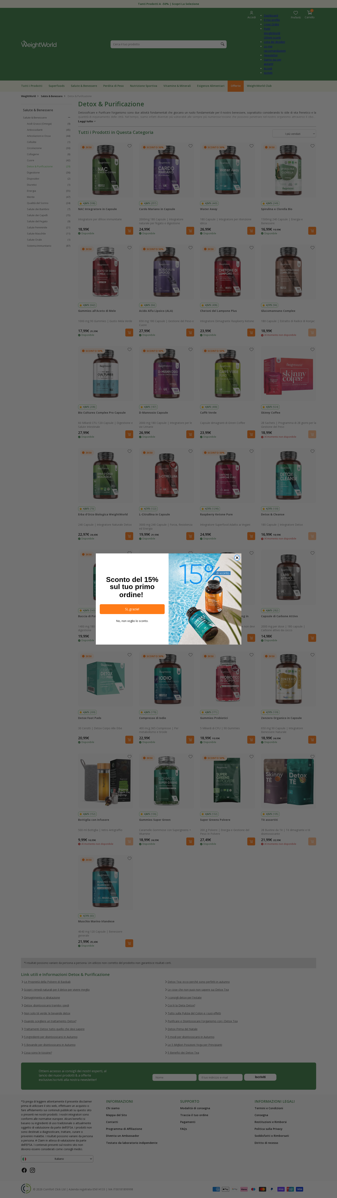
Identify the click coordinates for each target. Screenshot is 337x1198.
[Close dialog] (237, 558)
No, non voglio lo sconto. (132, 621)
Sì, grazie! (132, 609)
